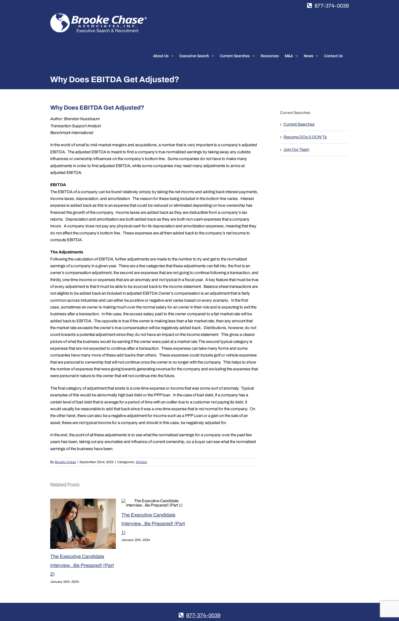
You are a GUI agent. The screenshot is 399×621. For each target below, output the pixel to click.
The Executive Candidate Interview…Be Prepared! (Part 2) (82, 565)
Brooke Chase (65, 462)
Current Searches (299, 124)
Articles (141, 462)
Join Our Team (296, 149)
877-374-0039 (332, 6)
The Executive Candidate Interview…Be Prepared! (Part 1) (153, 523)
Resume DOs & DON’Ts (305, 137)
